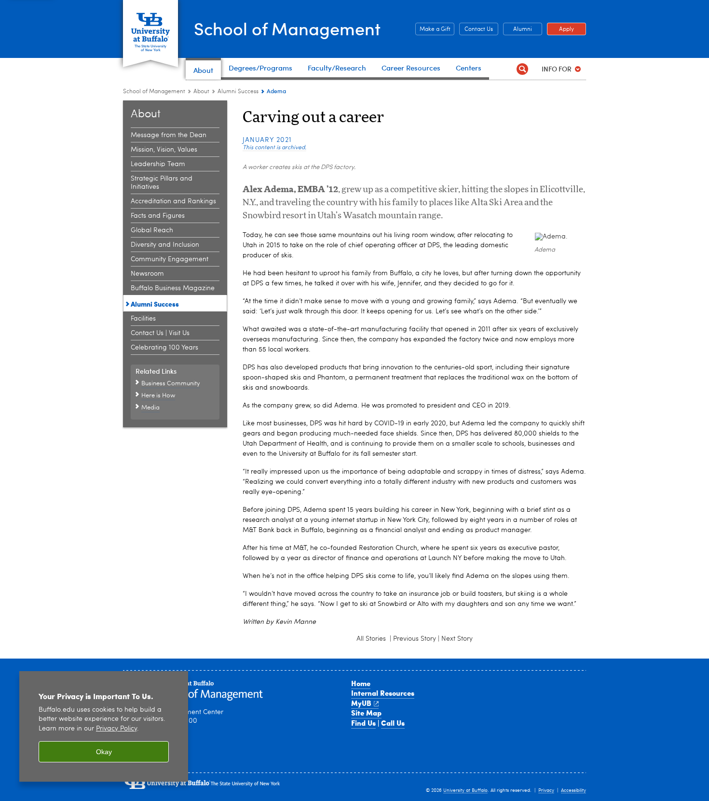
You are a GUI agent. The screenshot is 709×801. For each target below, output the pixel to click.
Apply (560, 29)
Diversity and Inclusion (165, 244)
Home (360, 683)
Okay (104, 752)
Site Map (366, 712)
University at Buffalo (465, 790)
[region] (103, 726)
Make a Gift (432, 29)
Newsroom (147, 273)
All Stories (372, 638)
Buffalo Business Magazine (173, 288)
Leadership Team (158, 164)
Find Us (363, 722)
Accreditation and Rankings (173, 201)
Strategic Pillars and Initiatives (161, 182)
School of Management (287, 28)
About (201, 92)
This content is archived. (274, 148)
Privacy (546, 790)
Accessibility (573, 790)
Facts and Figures (158, 215)
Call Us (393, 722)
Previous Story (414, 638)
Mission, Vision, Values (164, 149)
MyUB (361, 703)
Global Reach (152, 230)
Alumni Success (238, 92)
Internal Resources (382, 693)
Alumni (517, 29)
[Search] (522, 69)
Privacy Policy (116, 728)
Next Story (457, 638)
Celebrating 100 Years (164, 347)
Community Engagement (169, 259)
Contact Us (476, 29)
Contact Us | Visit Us (160, 333)
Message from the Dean (168, 135)
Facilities (143, 318)
